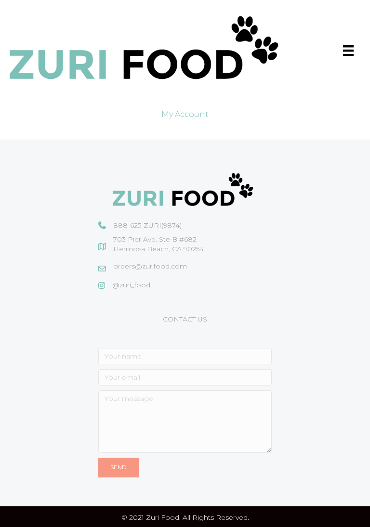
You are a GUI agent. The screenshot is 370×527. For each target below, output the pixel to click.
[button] (118, 467)
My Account (185, 114)
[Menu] (348, 51)
